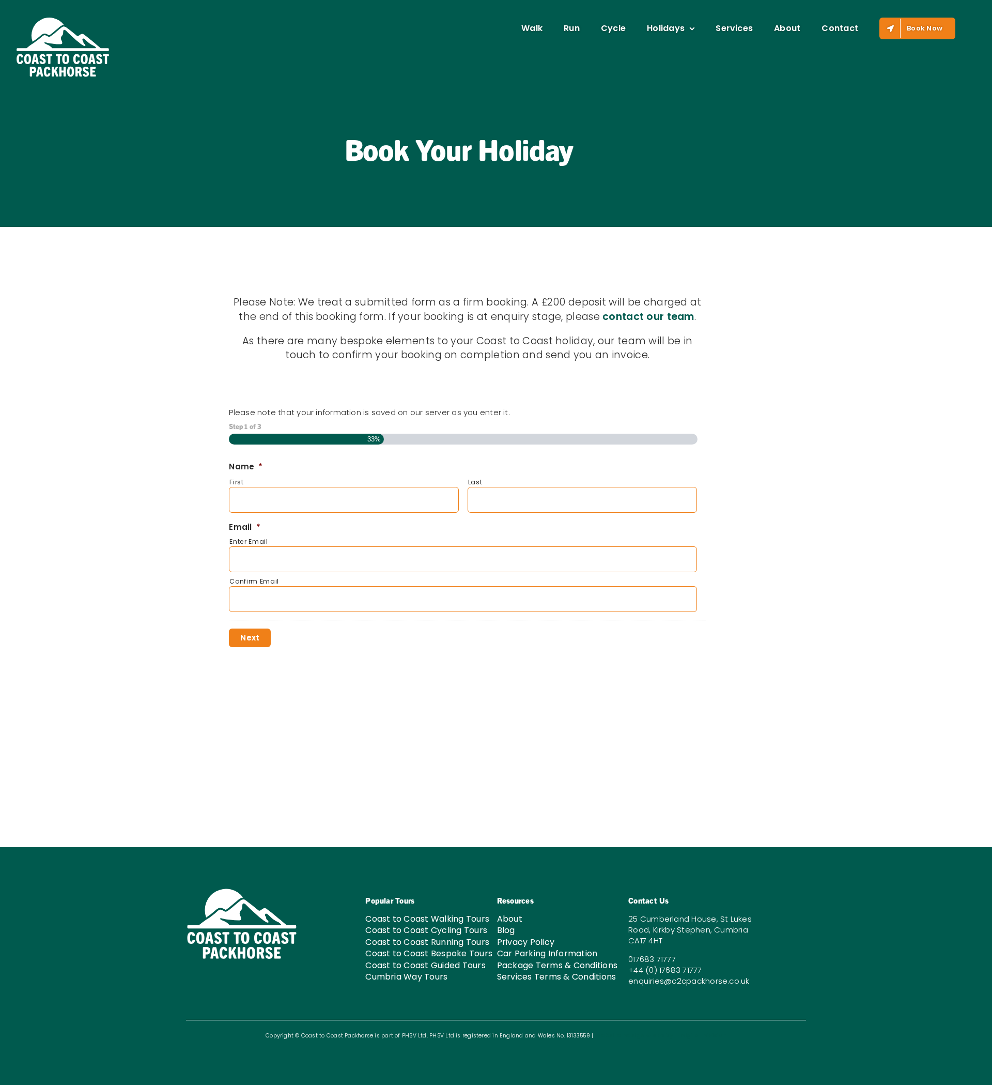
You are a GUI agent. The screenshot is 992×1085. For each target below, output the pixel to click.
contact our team (648, 317)
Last (475, 482)
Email (244, 527)
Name (245, 467)
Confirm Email (254, 581)
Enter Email (248, 541)
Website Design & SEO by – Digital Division (660, 1036)
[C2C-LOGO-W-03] (242, 890)
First (236, 482)
